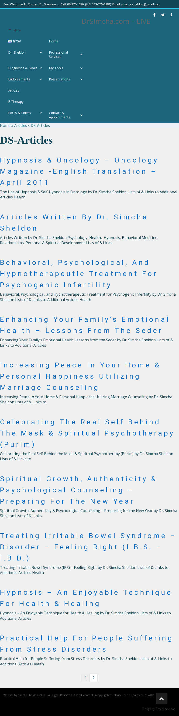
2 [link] (94, 677)
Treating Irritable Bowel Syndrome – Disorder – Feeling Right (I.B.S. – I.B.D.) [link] (88, 547)
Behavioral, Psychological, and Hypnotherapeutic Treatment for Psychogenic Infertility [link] (79, 273)
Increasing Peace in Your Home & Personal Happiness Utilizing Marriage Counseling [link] (80, 376)
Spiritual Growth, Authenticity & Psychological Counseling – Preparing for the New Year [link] (78, 490)
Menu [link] (17, 30)
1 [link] (86, 677)
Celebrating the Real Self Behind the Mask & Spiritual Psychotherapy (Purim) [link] (87, 433)
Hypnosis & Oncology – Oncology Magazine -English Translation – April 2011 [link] (79, 171)
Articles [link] (20, 125)
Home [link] (5, 125)
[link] (154, 15)
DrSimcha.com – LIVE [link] (116, 21)
